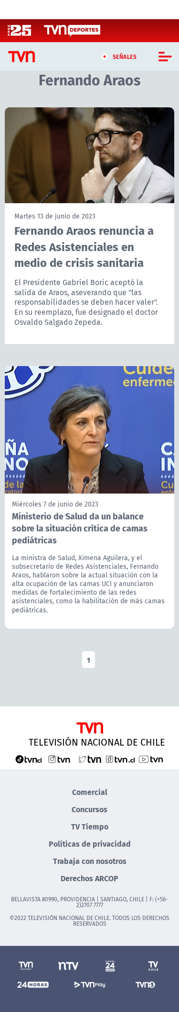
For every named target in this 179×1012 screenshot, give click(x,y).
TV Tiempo (89, 826)
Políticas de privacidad (90, 844)
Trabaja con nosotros (89, 861)
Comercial (89, 792)
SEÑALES (125, 56)
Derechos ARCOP (89, 878)
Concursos (89, 809)
